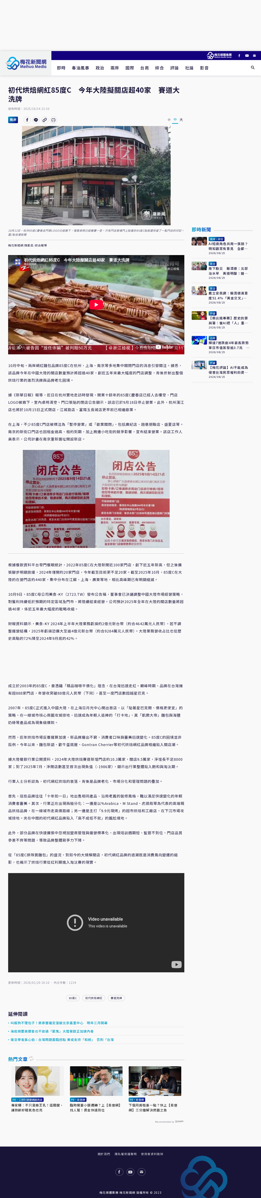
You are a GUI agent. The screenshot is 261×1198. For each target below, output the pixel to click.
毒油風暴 (80, 68)
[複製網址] (44, 120)
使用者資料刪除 (152, 1154)
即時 (61, 68)
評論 (174, 68)
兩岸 (115, 68)
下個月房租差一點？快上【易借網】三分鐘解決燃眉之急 (153, 1107)
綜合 (159, 68)
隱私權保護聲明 (126, 1154)
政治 (100, 68)
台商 (144, 68)
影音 (204, 68)
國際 (129, 68)
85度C (73, 998)
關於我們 (104, 1154)
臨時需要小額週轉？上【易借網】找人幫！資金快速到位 (96, 1107)
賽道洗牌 (116, 998)
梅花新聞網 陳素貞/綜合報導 (27, 245)
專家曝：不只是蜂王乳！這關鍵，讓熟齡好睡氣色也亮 (37, 1107)
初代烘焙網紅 (93, 998)
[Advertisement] (130, 25)
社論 (189, 68)
